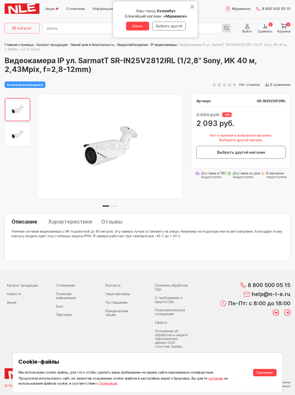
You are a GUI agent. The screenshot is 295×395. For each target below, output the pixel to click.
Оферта (161, 322)
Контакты (113, 285)
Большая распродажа (25, 85)
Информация (103, 9)
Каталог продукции (22, 285)
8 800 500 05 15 (276, 8)
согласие (215, 378)
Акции (50, 9)
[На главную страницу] (22, 8)
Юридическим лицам (117, 313)
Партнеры (64, 315)
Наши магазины (118, 294)
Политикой (108, 383)
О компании (75, 9)
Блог (60, 306)
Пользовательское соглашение (170, 312)
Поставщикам (116, 302)
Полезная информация (66, 296)
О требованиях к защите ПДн (168, 300)
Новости (14, 294)
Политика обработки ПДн (171, 287)
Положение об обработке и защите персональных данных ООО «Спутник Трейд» (171, 338)
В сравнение (280, 85)
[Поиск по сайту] (226, 28)
